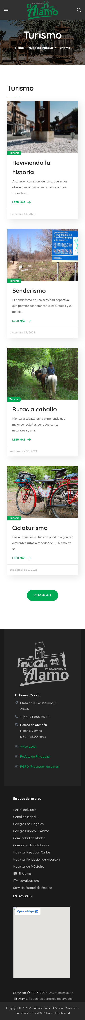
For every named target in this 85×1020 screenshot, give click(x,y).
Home (19, 48)
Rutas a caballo (34, 409)
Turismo (14, 153)
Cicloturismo (30, 527)
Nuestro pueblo (40, 48)
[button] (79, 10)
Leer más (19, 202)
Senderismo (29, 290)
